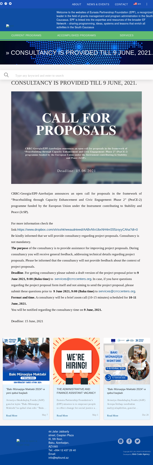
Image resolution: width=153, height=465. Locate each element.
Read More (11, 415)
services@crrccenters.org (73, 279)
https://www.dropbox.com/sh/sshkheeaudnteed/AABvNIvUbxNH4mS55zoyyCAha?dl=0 (77, 229)
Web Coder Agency (141, 454)
